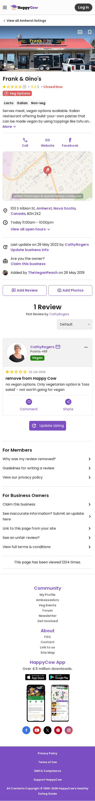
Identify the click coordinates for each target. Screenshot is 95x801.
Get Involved (47, 621)
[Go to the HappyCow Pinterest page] (58, 730)
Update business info (30, 249)
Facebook (70, 145)
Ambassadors (47, 600)
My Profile (47, 595)
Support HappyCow (48, 779)
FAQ (47, 637)
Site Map (47, 652)
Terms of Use (47, 762)
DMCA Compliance (47, 771)
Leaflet (17, 196)
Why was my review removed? (29, 458)
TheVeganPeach (43, 272)
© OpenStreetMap (53, 196)
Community (47, 588)
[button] (47, 171)
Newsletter (48, 616)
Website (47, 145)
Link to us (47, 647)
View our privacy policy (23, 477)
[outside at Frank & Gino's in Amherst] (47, 48)
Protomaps (31, 196)
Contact (48, 642)
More (7, 126)
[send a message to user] (58, 347)
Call (25, 145)
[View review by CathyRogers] (17, 352)
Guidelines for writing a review (28, 468)
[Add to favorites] (89, 32)
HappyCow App (47, 662)
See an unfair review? (21, 537)
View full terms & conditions (27, 546)
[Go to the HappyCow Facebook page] (26, 730)
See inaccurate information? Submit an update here (43, 516)
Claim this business (28, 263)
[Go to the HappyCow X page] (47, 730)
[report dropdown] (86, 347)
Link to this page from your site (29, 528)
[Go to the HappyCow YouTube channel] (37, 730)
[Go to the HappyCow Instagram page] (69, 730)
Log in (83, 7)
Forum (47, 610)
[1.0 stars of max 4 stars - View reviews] (12, 87)
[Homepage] (24, 7)
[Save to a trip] (80, 32)
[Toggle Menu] (5, 7)
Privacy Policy (47, 753)
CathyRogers (77, 244)
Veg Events (47, 605)
